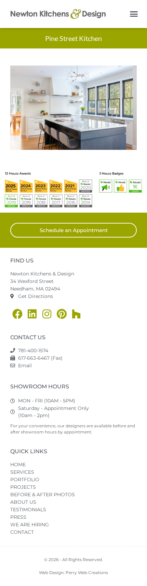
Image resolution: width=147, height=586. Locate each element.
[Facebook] (17, 314)
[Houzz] (76, 314)
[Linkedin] (32, 314)
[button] (134, 14)
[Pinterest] (61, 314)
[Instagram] (47, 314)
